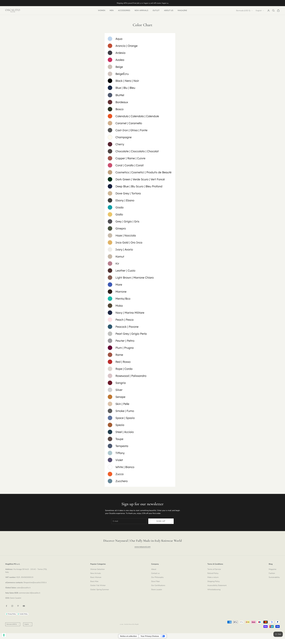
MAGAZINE (182, 10)
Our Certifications (158, 585)
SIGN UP (161, 521)
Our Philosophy (157, 577)
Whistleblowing (213, 589)
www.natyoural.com (142, 547)
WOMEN (101, 10)
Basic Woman (95, 577)
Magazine (272, 569)
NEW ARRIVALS (141, 10)
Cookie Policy (23, 614)
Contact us (155, 573)
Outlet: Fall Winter (98, 585)
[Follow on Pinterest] (18, 606)
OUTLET (156, 10)
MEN (112, 10)
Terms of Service (214, 569)
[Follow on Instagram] (12, 606)
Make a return (213, 577)
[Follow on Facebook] (6, 606)
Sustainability (274, 577)
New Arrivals (95, 573)
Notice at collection (128, 636)
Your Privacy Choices (149, 636)
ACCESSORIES (124, 10)
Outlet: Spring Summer (99, 589)
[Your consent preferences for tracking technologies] (4, 635)
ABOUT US (168, 10)
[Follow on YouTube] (24, 606)
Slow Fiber (155, 581)
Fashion (272, 573)
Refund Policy (212, 573)
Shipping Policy (213, 581)
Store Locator (156, 589)
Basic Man (94, 581)
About (153, 569)
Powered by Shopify (134, 624)
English (259, 10)
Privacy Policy (12, 614)
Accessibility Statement (217, 585)
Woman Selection (97, 569)
